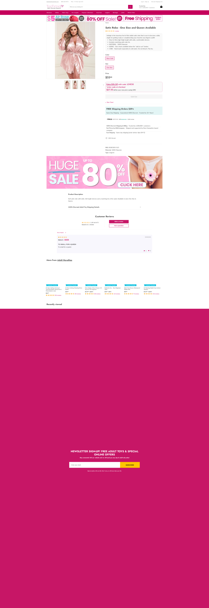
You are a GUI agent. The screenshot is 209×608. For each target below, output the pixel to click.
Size (106, 64)
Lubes (122, 12)
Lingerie (107, 12)
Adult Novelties (64, 260)
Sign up (147, 1)
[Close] (106, 102)
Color (107, 55)
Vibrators (49, 12)
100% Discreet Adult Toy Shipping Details (83, 207)
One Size (109, 67)
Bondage (115, 12)
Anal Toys (99, 12)
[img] (62, 237)
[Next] (103, 84)
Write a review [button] (119, 221)
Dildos (57, 12)
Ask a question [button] (119, 225)
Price (107, 73)
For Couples (75, 12)
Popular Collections (87, 12)
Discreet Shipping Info (156, 1)
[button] (144, 250)
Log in (142, 1)
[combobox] (101, 7)
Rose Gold (110, 58)
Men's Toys (65, 12)
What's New (131, 12)
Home (107, 22)
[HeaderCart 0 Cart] (161, 7)
